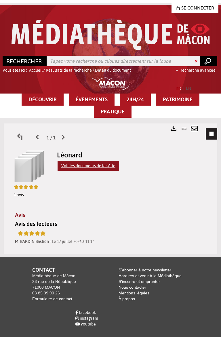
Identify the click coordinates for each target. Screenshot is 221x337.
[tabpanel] (110, 188)
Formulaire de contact (52, 298)
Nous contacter (132, 287)
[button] (43, 100)
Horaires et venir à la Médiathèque (150, 275)
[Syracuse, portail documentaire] (111, 35)
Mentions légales (134, 293)
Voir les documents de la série (88, 165)
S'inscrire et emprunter (139, 281)
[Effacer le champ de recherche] (196, 61)
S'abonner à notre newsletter (145, 270)
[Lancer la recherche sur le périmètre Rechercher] (208, 61)
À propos (127, 298)
